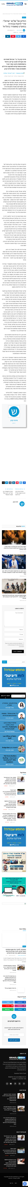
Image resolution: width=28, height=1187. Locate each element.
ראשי (16, 1183)
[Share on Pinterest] (13, 36)
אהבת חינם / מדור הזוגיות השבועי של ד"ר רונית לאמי (20, 493)
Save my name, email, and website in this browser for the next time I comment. (14, 645)
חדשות (24, 946)
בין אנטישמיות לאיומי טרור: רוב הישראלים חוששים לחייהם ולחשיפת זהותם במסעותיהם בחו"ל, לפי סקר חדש (9, 979)
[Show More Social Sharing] (3, 36)
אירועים (24, 17)
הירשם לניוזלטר (14, 1040)
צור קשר (11, 1183)
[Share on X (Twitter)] (18, 36)
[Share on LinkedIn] (7, 36)
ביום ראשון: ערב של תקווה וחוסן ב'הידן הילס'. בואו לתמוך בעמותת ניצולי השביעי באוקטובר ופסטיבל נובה (14, 572)
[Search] (4, 4)
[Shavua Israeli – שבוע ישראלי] (14, 4)
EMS (19, 1178)
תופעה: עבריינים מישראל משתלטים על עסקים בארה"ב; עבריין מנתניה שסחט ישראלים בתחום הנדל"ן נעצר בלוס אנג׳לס (10, 780)
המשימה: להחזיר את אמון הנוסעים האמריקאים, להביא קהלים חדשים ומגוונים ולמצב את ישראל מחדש (16, 951)
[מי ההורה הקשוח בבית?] (21, 990)
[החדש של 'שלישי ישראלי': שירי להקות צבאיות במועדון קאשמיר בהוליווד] (14, 48)
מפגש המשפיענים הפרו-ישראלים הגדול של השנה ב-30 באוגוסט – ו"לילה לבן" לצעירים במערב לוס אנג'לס (14, 597)
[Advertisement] (14, 134)
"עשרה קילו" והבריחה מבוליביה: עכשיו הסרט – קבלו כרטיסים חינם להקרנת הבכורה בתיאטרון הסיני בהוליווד (15, 548)
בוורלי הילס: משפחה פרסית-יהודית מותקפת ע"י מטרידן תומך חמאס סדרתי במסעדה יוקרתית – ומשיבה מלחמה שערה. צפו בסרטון (9, 817)
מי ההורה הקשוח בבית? (10, 988)
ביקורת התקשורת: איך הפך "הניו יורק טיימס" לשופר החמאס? (8, 493)
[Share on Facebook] (23, 36)
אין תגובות (21, 32)
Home (24, 13)
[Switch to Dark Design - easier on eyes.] (2, 4)
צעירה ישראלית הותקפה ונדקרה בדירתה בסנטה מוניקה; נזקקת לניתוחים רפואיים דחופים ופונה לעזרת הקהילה (10, 804)
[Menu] (25, 4)
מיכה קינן (18, 30)
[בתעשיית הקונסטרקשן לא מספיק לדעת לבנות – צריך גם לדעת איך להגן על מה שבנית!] (21, 967)
